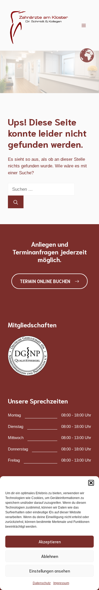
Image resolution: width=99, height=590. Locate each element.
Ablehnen (49, 556)
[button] (91, 482)
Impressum (61, 583)
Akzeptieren (50, 541)
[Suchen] (15, 202)
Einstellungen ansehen (49, 570)
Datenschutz (42, 583)
